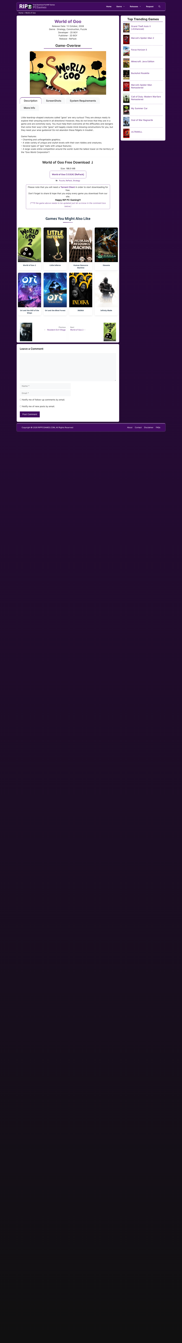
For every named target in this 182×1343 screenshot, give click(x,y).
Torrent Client (67, 187)
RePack (69, 180)
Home (108, 6)
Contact (138, 427)
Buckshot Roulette (140, 73)
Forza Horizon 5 (139, 50)
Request (150, 6)
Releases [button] (134, 6)
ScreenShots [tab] (53, 100)
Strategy (76, 180)
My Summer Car (139, 108)
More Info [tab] (29, 107)
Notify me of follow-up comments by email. (43, 399)
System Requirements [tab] (83, 100)
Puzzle (62, 180)
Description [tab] (30, 100)
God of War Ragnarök (142, 120)
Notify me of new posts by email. (38, 406)
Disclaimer (148, 427)
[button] (159, 6)
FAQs (158, 427)
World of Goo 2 (76, 330)
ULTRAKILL (136, 132)
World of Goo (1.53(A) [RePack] (68, 174)
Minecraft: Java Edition (142, 61)
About (129, 427)
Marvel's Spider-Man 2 (142, 38)
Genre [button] (119, 6)
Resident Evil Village (56, 330)
